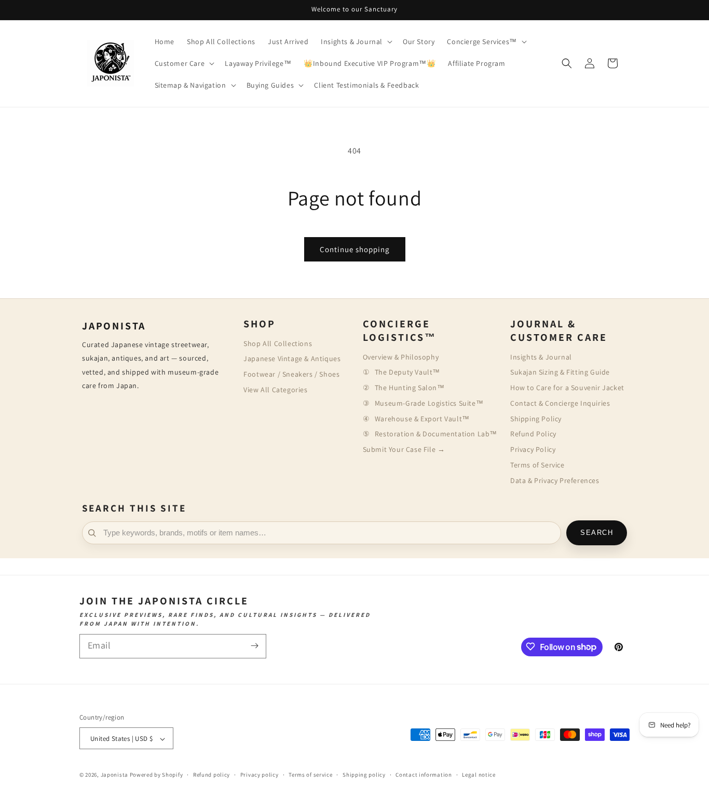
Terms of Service (537, 465)
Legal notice (478, 774)
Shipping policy (364, 774)
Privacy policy (259, 774)
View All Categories (275, 389)
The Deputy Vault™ (407, 372)
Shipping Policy (536, 418)
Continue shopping (355, 249)
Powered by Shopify (156, 775)
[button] (356, 41)
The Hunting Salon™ (410, 387)
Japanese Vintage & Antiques (291, 358)
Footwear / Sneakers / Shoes (291, 374)
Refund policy (211, 774)
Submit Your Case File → (404, 449)
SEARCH (596, 532)
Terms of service (310, 774)
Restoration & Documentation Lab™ (436, 433)
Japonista (114, 775)
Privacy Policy (532, 449)
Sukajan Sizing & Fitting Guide (560, 372)
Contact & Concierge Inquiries (560, 403)
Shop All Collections (277, 343)
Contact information (424, 774)
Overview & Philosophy (401, 357)
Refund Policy (533, 433)
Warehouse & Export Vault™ (422, 418)
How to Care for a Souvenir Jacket (567, 387)
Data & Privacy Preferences (554, 480)
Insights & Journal (541, 357)
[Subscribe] (254, 645)
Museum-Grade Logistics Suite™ (429, 403)
